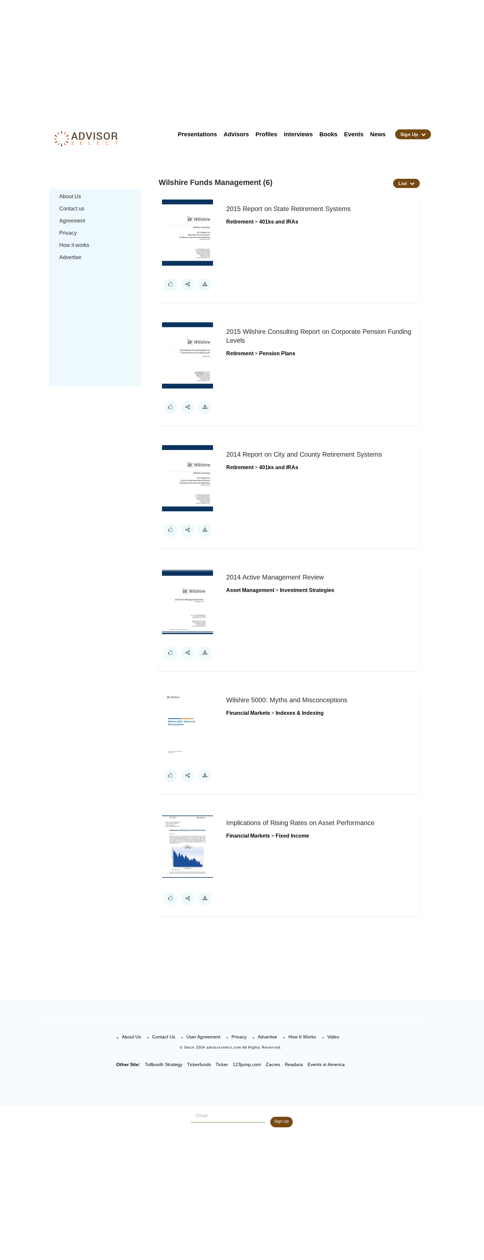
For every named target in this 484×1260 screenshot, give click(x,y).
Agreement (72, 221)
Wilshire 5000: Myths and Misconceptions (286, 700)
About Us (70, 196)
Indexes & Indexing (300, 713)
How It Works (302, 1036)
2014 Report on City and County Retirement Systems (304, 454)
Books (328, 134)
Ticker (222, 1064)
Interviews (298, 134)
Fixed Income (292, 836)
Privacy (68, 233)
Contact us (71, 208)
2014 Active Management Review (275, 577)
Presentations (197, 134)
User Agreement (203, 1036)
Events (353, 134)
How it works (74, 245)
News (378, 134)
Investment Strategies (307, 590)
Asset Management (251, 590)
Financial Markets (248, 713)
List (403, 183)
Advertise (70, 257)
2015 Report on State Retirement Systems (288, 208)
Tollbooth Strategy (163, 1064)
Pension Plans (277, 353)
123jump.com (247, 1064)
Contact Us (163, 1036)
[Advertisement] (250, 59)
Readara (294, 1064)
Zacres (273, 1064)
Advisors (236, 134)
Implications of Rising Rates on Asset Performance (300, 822)
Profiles (266, 134)
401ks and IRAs (278, 222)
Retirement (240, 222)
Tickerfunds (199, 1064)
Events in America (326, 1064)
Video (333, 1036)
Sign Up (409, 134)
